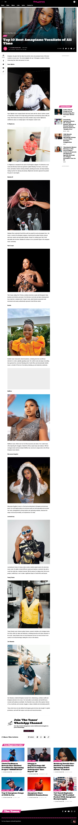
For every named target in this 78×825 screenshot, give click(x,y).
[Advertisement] (28, 378)
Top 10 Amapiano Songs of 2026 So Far (13, 794)
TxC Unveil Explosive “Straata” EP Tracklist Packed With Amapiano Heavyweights (65, 796)
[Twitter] (65, 811)
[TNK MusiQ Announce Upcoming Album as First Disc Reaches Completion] (58, 136)
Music (64, 131)
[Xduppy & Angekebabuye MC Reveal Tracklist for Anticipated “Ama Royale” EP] (38, 754)
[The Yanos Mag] (39, 2)
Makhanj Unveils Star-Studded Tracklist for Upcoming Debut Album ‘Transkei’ (64, 766)
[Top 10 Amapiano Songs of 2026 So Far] (13, 784)
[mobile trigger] (3, 2)
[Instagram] (71, 811)
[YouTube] (68, 811)
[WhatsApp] (74, 811)
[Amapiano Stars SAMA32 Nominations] (38, 784)
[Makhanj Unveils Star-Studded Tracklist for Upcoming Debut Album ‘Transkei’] (65, 754)
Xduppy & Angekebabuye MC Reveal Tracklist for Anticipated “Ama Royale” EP (36, 767)
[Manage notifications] (74, 821)
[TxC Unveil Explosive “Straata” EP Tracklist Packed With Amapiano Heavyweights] (65, 784)
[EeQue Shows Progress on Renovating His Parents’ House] (58, 112)
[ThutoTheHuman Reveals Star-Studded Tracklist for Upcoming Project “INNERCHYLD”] (13, 754)
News (64, 116)
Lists (5, 35)
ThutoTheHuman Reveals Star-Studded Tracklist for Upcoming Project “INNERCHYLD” (13, 766)
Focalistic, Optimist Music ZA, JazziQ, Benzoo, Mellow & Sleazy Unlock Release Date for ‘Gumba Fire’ (69, 124)
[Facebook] (62, 811)
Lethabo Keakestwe (15, 47)
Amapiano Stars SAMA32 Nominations (37, 794)
